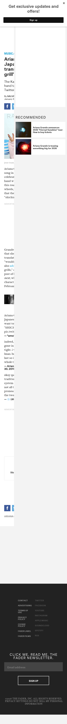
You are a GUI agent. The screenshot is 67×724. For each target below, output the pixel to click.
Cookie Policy (22, 624)
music (8, 53)
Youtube (39, 610)
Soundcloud (42, 625)
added (14, 266)
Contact (23, 600)
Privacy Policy (22, 617)
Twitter (39, 600)
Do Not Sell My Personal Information (44, 702)
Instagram (41, 615)
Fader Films (24, 635)
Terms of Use (23, 611)
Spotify (39, 630)
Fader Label (24, 630)
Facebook (40, 605)
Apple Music (41, 620)
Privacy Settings (16, 701)
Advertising (25, 605)
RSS (37, 635)
